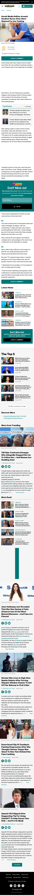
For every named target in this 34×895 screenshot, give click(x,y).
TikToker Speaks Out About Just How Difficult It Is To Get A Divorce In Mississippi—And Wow (19, 113)
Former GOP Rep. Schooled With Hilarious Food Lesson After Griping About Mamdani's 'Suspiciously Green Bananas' (23, 297)
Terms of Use (24, 874)
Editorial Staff (17, 877)
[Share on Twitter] (6, 466)
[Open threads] (19, 885)
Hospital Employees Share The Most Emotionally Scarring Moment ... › (15, 417)
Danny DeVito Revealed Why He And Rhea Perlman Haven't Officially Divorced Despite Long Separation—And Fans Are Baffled (23, 397)
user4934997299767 (9, 481)
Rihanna (14, 772)
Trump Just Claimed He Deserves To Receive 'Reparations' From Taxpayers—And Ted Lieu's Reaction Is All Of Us (23, 516)
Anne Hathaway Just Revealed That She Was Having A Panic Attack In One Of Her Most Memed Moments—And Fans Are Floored (17, 611)
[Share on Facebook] (2, 466)
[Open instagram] (23, 885)
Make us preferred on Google (11, 53)
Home (2, 10)
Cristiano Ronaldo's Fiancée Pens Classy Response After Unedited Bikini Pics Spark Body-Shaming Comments (15, 2)
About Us (8, 874)
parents (3, 845)
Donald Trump (19, 311)
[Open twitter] (15, 885)
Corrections (9, 877)
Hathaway (19, 640)
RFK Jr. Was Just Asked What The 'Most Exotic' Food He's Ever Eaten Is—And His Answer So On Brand (22, 507)
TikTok (16, 638)
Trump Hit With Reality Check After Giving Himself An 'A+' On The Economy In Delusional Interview (23, 315)
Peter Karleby (6, 757)
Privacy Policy (16, 874)
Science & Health (20, 530)
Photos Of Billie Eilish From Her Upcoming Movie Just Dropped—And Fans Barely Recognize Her (23, 306)
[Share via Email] (9, 466)
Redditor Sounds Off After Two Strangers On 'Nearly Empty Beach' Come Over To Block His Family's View (23, 324)
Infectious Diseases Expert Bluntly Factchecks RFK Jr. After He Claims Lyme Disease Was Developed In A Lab (23, 535)
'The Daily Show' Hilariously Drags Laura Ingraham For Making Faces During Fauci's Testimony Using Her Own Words (22, 544)
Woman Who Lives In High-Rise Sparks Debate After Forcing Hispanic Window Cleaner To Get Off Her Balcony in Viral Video (16, 681)
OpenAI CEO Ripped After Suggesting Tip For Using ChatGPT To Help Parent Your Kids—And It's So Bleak (15, 817)
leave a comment (17, 58)
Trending (8, 10)
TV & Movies (18, 539)
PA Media (11, 47)
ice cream (17, 632)
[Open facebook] (11, 885)
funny (3, 649)
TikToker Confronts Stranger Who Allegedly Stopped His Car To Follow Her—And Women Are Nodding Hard (16, 456)
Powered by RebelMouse (17, 892)
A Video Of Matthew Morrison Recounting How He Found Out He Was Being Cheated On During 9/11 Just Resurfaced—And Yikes (23, 380)
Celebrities (18, 301)
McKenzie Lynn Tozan (9, 463)
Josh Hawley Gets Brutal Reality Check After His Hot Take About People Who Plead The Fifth (23, 388)
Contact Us (25, 877)
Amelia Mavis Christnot (9, 824)
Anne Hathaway (6, 627)
